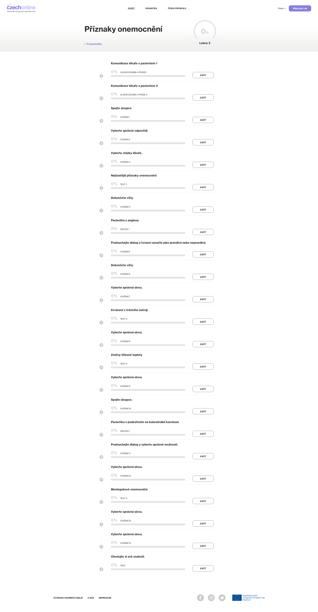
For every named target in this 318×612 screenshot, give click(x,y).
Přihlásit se (300, 8)
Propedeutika (94, 43)
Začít (203, 75)
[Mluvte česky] (21, 8)
